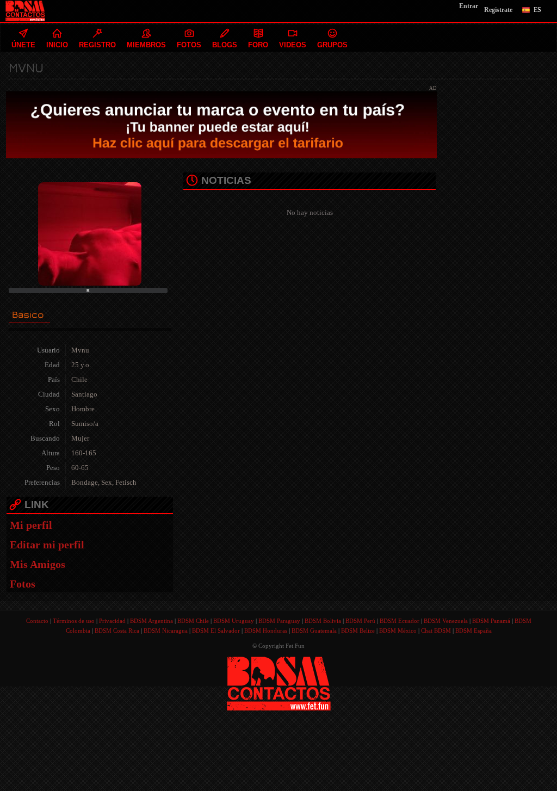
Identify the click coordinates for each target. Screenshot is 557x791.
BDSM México (398, 630)
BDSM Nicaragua (166, 630)
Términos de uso (74, 620)
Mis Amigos (37, 564)
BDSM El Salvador (216, 630)
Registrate (498, 10)
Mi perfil (31, 525)
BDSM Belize (358, 630)
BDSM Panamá (491, 620)
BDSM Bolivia (323, 620)
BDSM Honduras (265, 630)
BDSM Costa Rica (117, 630)
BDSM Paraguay (279, 620)
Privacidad (112, 620)
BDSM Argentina (151, 620)
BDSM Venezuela (446, 620)
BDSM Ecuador (399, 620)
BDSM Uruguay (233, 620)
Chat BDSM (436, 630)
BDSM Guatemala (314, 630)
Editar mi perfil (47, 545)
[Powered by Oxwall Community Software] (279, 682)
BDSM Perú (360, 620)
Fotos (22, 584)
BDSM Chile (193, 620)
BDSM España (473, 630)
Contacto (37, 620)
